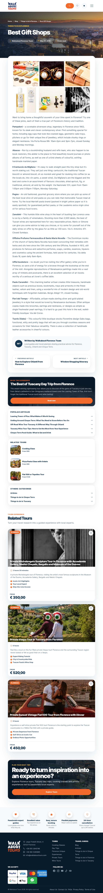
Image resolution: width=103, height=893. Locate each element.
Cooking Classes (58, 845)
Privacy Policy (78, 889)
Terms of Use (90, 889)
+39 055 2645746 (33, 849)
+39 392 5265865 (33, 852)
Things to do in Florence (28, 21)
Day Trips (55, 848)
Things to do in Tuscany (84, 861)
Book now (52, 401)
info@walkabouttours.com (36, 855)
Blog (16, 21)
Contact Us (62, 889)
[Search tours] (70, 5)
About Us (53, 889)
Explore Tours (51, 792)
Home (10, 21)
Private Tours (57, 857)
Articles (78, 848)
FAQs (70, 889)
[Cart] (84, 5)
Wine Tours (56, 861)
